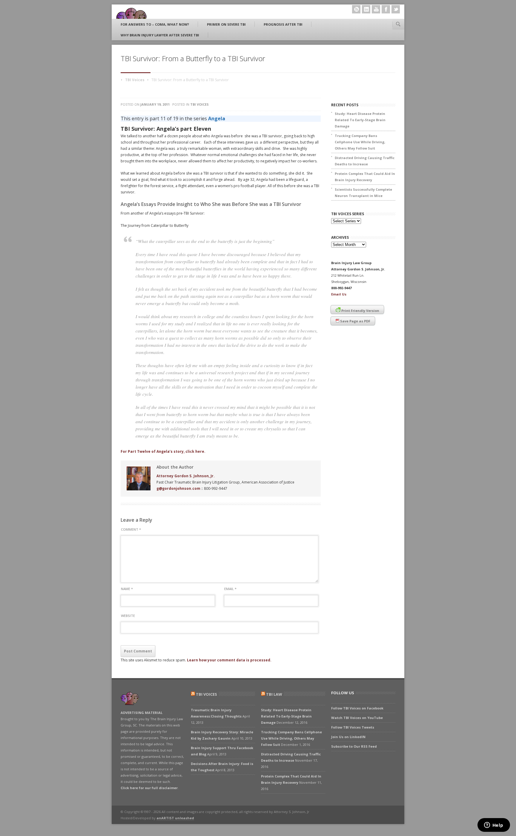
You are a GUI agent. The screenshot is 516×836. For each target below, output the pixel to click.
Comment (131, 529)
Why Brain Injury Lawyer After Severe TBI (160, 35)
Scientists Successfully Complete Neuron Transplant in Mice (363, 192)
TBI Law (274, 694)
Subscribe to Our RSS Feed (354, 746)
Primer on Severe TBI (226, 24)
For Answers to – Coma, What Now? (155, 24)
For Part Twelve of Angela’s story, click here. (163, 451)
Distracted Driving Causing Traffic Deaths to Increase (364, 161)
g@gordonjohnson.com (178, 488)
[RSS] (356, 9)
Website (128, 615)
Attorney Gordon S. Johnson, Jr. (185, 475)
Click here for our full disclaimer (149, 788)
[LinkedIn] (366, 9)
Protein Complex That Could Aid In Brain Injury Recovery (365, 176)
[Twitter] (395, 9)
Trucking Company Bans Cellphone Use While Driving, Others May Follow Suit (360, 141)
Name (127, 588)
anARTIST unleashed (175, 818)
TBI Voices (135, 79)
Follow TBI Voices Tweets (352, 727)
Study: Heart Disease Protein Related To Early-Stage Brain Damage (360, 119)
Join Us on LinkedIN (348, 737)
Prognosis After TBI (283, 24)
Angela (216, 118)
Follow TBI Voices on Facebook (357, 708)
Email (230, 588)
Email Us (338, 294)
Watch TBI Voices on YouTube (357, 717)
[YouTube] (376, 9)
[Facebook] (386, 9)
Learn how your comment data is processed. (229, 660)
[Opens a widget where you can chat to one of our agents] (493, 825)
